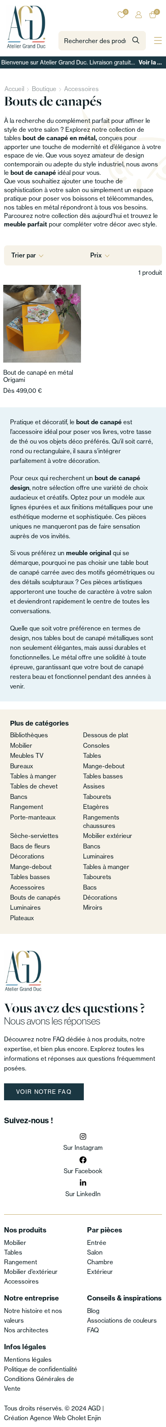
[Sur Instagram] (83, 1136)
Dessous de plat (105, 735)
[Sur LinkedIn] (83, 1182)
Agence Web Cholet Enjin (65, 1418)
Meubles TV (27, 755)
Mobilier (21, 745)
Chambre (100, 1262)
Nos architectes (26, 1330)
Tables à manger (33, 776)
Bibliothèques (29, 735)
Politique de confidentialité (40, 1369)
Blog (93, 1311)
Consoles (96, 745)
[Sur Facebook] (83, 1160)
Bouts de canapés (35, 897)
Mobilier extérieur (107, 836)
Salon (95, 1252)
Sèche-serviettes (34, 836)
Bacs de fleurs (30, 846)
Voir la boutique (152, 62)
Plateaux (22, 918)
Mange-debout (103, 766)
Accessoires (81, 89)
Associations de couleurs (122, 1320)
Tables (92, 755)
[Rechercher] (136, 40)
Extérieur (100, 1272)
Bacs (90, 887)
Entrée (96, 1243)
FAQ (93, 1330)
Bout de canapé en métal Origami (38, 376)
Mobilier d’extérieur (31, 1272)
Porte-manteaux (33, 817)
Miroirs (92, 907)
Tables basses (103, 776)
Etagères (96, 807)
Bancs (18, 797)
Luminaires (98, 856)
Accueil (14, 89)
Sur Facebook (83, 1171)
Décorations (27, 856)
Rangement (26, 807)
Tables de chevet (34, 786)
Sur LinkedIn (83, 1194)
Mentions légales (28, 1359)
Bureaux (21, 766)
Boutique (44, 89)
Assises (94, 786)
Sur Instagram (83, 1147)
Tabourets (97, 797)
